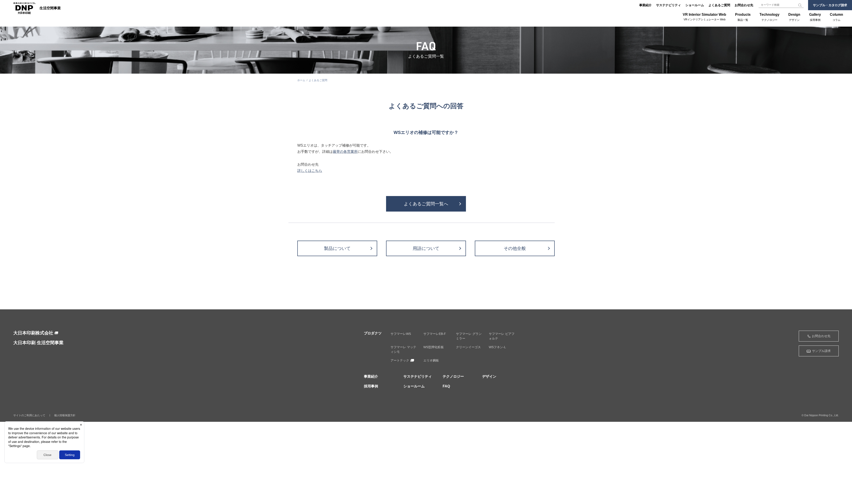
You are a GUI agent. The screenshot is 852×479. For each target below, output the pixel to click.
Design (794, 17)
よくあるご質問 (719, 5)
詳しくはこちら (309, 171)
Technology (769, 17)
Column (836, 17)
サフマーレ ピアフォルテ (502, 336)
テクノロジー (453, 376)
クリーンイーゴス (468, 347)
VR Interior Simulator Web (704, 17)
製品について (337, 248)
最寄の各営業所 (345, 151)
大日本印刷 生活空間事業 (38, 342)
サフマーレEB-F (434, 334)
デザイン (489, 376)
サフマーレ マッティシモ (403, 349)
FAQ (446, 386)
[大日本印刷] (24, 8)
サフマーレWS (400, 334)
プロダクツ (373, 333)
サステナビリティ (668, 5)
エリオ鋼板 (431, 360)
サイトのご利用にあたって (29, 415)
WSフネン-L (497, 347)
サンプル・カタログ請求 (830, 5)
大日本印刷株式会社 (33, 333)
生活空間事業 (50, 8)
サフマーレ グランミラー (469, 336)
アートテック (399, 360)
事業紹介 (645, 5)
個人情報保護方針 (64, 415)
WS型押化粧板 (433, 347)
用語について (426, 248)
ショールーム (694, 5)
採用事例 (371, 386)
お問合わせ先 (744, 5)
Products (743, 17)
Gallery (815, 17)
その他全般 (515, 248)
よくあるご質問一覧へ (426, 203)
